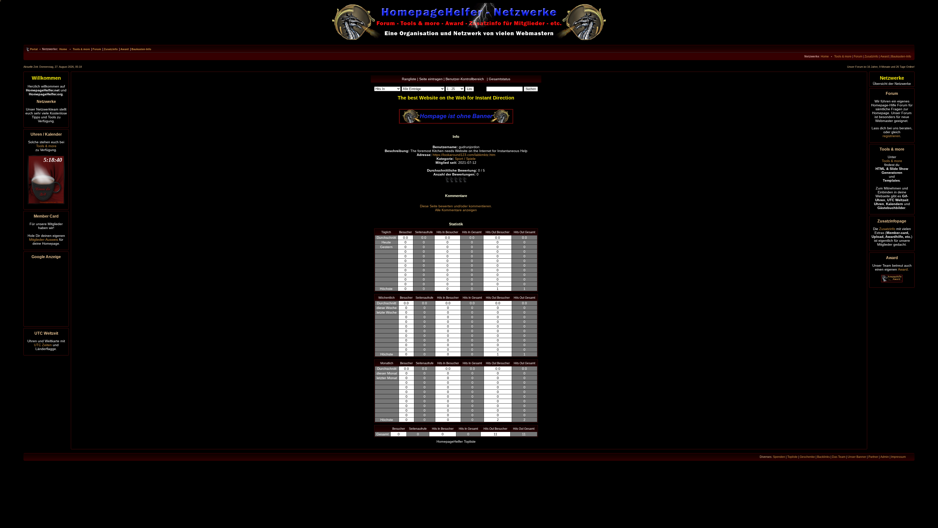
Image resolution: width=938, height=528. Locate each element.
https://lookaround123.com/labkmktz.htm (464, 155)
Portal (34, 49)
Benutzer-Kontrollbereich (466, 79)
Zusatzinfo (111, 49)
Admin (884, 457)
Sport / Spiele (465, 159)
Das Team (838, 457)
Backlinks (823, 457)
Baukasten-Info (141, 49)
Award (124, 49)
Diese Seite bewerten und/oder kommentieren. (456, 206)
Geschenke (807, 457)
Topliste (792, 457)
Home (63, 49)
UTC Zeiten (43, 345)
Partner (873, 457)
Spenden (779, 457)
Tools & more (81, 49)
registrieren (891, 136)
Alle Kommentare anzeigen (456, 210)
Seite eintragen (431, 79)
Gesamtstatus (499, 79)
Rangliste (409, 79)
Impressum (898, 457)
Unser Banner (857, 457)
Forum (97, 49)
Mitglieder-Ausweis (43, 240)
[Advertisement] (46, 292)
